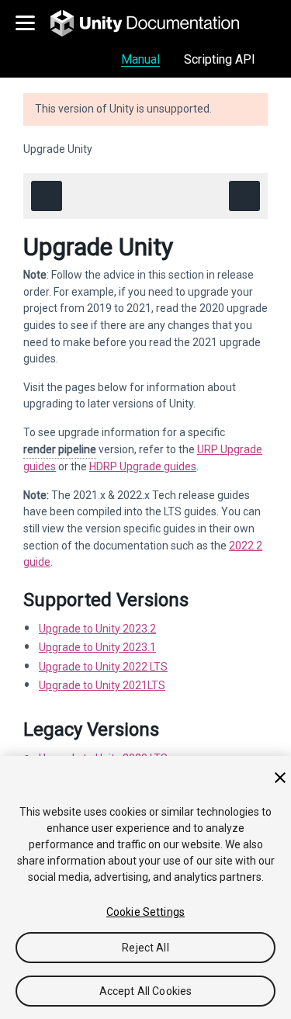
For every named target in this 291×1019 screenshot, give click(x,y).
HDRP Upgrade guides (142, 466)
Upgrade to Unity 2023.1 (97, 647)
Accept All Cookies (145, 991)
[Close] (280, 778)
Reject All (145, 947)
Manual (140, 59)
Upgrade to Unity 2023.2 (97, 628)
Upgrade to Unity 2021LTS (102, 685)
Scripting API (219, 59)
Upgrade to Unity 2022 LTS (103, 666)
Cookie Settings (145, 912)
